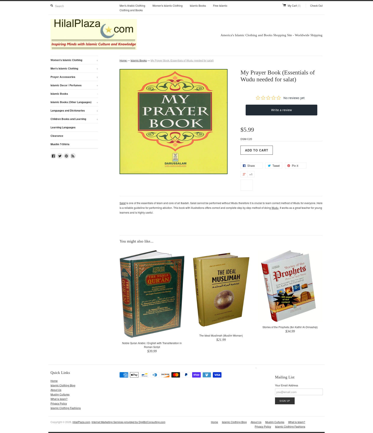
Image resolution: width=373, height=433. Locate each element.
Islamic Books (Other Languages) (74, 102)
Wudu (275, 207)
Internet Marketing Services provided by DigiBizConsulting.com (128, 422)
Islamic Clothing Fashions (66, 408)
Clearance (57, 136)
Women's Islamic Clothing (167, 5)
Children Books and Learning (74, 119)
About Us (56, 390)
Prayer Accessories (74, 77)
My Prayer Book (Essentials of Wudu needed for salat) (182, 60)
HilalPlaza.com (81, 422)
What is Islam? (59, 399)
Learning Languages (63, 127)
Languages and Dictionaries (74, 110)
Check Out (316, 5)
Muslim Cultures (60, 394)
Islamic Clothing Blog (63, 385)
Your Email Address (286, 385)
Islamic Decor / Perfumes (74, 85)
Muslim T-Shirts (60, 144)
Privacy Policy (59, 403)
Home (54, 381)
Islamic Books (198, 5)
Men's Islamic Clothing (74, 68)
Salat (123, 203)
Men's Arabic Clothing (132, 5)
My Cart (294, 5)
